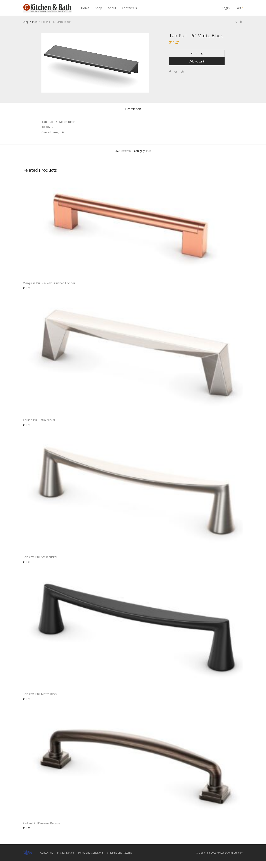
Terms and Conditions (91, 852)
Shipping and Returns (119, 852)
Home (85, 8)
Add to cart (196, 61)
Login (226, 8)
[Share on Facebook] (170, 72)
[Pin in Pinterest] (182, 72)
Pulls (34, 22)
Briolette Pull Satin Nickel (40, 557)
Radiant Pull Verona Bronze (41, 823)
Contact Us (129, 8)
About (112, 8)
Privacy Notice (65, 852)
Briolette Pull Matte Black (40, 694)
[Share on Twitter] (175, 72)
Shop (98, 8)
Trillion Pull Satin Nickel (39, 420)
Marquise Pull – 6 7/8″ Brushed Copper (49, 283)
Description (133, 109)
